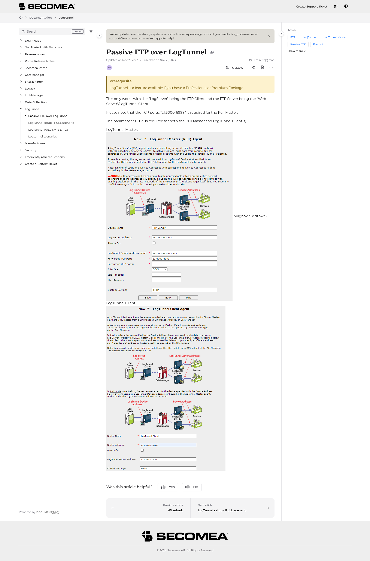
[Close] (269, 36)
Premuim (319, 44)
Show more (295, 50)
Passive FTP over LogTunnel (48, 116)
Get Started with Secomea (43, 47)
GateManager (34, 74)
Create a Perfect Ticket (41, 164)
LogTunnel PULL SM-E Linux (48, 129)
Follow (236, 67)
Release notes (35, 54)
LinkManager (34, 95)
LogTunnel (32, 109)
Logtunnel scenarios (42, 136)
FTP (292, 37)
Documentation (40, 17)
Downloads (33, 40)
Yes (172, 487)
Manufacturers (35, 143)
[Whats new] (335, 6)
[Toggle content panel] (281, 33)
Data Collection (36, 102)
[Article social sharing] (253, 67)
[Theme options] (346, 6)
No (195, 487)
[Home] (47, 6)
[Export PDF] (262, 67)
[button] (52, 31)
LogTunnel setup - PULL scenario (51, 122)
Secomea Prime (36, 68)
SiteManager (34, 81)
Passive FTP (298, 44)
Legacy (30, 88)
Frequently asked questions (45, 157)
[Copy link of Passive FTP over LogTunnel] (212, 52)
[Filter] (91, 31)
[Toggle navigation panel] (99, 35)
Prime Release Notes (40, 61)
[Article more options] (271, 67)
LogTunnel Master (335, 37)
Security (30, 150)
